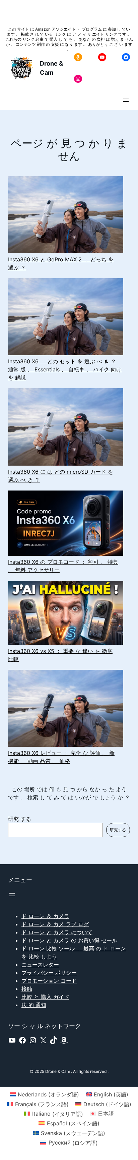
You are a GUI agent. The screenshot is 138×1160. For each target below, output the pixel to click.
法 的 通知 (33, 1005)
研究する (118, 829)
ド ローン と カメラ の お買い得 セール (69, 940)
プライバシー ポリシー (49, 972)
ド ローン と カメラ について (56, 932)
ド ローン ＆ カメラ (45, 916)
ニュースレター (40, 964)
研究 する (19, 818)
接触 (26, 988)
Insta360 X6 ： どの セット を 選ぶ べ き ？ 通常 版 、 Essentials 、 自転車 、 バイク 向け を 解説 (65, 369)
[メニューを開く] (126, 100)
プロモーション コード (49, 980)
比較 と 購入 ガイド (45, 996)
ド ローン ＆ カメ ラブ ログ (55, 924)
